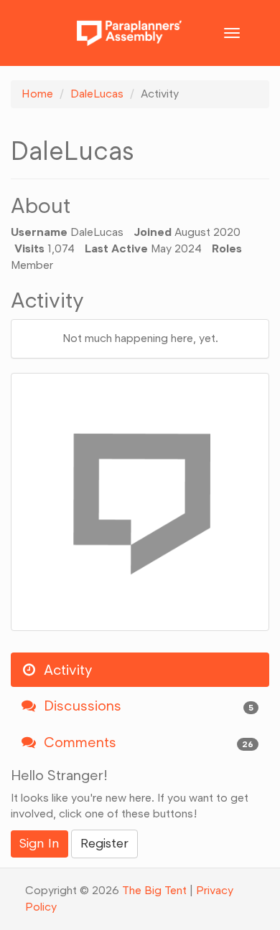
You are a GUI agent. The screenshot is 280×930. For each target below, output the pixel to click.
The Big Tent (154, 890)
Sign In (39, 843)
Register (104, 843)
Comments (146, 742)
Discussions (146, 705)
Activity (66, 669)
